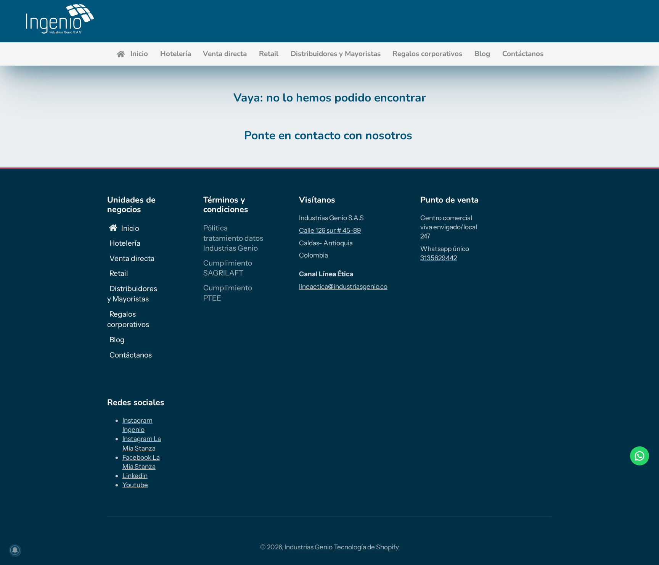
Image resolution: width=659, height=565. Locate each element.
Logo (59, 21)
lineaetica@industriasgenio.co (343, 286)
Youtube (135, 485)
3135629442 (438, 258)
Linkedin (135, 476)
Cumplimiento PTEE (227, 293)
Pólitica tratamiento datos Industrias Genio (233, 238)
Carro (250, 21)
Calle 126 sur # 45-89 (330, 230)
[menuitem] (132, 54)
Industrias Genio (308, 547)
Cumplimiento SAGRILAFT (227, 268)
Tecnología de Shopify (366, 547)
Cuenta (177, 21)
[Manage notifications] (15, 550)
